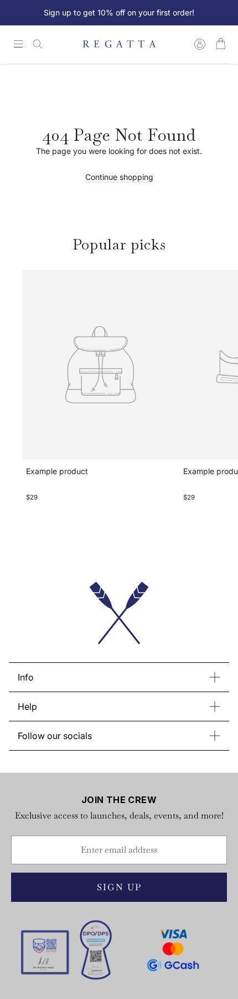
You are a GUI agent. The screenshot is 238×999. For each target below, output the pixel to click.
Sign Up (119, 887)
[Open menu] (18, 45)
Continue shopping (119, 177)
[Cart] (220, 44)
